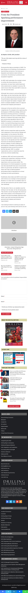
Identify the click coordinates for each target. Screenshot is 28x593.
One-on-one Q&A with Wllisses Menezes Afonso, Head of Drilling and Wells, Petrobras (18, 372)
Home (3, 8)
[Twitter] (7, 211)
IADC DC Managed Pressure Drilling (9, 562)
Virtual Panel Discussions (7, 433)
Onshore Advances (5, 451)
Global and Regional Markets (8, 445)
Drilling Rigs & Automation (7, 443)
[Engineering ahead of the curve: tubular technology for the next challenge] (5, 393)
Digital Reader (4, 426)
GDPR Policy (14, 587)
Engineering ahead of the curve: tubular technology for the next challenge (18, 393)
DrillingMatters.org (5, 466)
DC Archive (4, 424)
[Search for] (26, 3)
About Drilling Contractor (7, 417)
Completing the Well (6, 440)
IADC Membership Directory (8, 472)
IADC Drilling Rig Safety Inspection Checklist (12, 548)
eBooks (3, 520)
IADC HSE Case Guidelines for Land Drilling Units (13, 575)
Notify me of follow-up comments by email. (13, 307)
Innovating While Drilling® (8, 449)
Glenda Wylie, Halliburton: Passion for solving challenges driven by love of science (20, 258)
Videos (2, 430)
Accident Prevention (6, 511)
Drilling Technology (6, 518)
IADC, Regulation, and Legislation (9, 447)
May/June (7, 11)
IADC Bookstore (5, 470)
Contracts (3, 513)
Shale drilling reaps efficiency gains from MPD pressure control (6, 257)
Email (3, 301)
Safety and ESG (4, 454)
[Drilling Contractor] (14, 2)
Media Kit (3, 419)
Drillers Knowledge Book (7, 537)
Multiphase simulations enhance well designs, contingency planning (20, 267)
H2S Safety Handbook (6, 539)
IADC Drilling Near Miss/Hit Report (9, 545)
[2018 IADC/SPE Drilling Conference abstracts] (5, 380)
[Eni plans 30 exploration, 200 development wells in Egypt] (5, 400)
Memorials (3, 428)
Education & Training (6, 522)
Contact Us (3, 422)
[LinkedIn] (10, 211)
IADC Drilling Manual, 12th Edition (9, 543)
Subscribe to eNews (14, 406)
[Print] (17, 211)
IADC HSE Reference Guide (7, 550)
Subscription (4, 527)
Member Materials (5, 524)
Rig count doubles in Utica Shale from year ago (6, 267)
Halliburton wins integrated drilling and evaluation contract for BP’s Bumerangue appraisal (18, 386)
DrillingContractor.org (8, 585)
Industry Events (5, 475)
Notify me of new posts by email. (10, 309)
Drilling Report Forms (6, 516)
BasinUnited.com (5, 463)
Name (3, 296)
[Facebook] (3, 211)
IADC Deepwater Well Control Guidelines (11, 541)
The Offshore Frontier (6, 456)
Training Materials (5, 529)
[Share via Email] (13, 211)
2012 (7, 8)
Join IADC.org (4, 477)
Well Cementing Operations (8, 554)
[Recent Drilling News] (14, 345)
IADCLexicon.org (5, 468)
